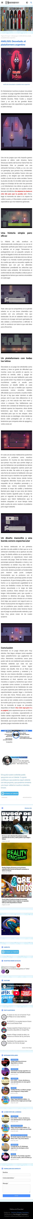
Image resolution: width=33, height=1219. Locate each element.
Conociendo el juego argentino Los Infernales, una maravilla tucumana (21, 1071)
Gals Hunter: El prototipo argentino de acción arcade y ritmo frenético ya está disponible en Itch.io (21, 1157)
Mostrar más (28, 808)
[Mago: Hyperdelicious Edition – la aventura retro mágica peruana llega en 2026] (5, 1100)
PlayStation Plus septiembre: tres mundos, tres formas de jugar (17, 1042)
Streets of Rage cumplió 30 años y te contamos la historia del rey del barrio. (18, 1035)
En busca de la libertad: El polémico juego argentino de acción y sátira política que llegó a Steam (16, 837)
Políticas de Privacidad (16, 1209)
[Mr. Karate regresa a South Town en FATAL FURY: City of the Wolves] (5, 1138)
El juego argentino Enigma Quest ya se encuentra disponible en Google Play (18, 1029)
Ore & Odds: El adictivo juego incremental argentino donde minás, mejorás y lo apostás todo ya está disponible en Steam (15, 901)
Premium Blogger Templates (20, 1212)
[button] (31, 2)
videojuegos (14, 36)
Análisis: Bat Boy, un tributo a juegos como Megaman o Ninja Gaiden (21, 1090)
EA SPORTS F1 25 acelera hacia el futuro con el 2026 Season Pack (19, 1022)
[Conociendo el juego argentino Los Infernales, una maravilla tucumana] (5, 1072)
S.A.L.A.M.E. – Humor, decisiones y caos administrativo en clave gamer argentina (21, 1082)
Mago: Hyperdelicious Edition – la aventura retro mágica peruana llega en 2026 (21, 1100)
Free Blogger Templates (20, 1214)
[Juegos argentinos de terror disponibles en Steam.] (5, 1062)
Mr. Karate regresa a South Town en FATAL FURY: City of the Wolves (21, 1137)
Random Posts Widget (27, 1047)
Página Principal (5, 36)
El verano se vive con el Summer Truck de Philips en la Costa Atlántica (18, 1015)
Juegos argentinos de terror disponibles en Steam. (18, 1062)
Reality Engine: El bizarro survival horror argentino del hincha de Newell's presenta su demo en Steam (15, 869)
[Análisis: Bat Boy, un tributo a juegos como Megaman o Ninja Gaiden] (5, 1091)
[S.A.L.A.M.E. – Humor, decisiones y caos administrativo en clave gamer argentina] (5, 1081)
